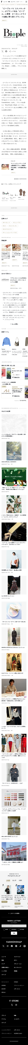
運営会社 (4, 992)
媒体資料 (4, 988)
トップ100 (4, 971)
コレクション (17, 956)
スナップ (4, 974)
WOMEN (14, 929)
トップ (2, 4)
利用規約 (16, 982)
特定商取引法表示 (18, 1033)
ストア (17, 1)
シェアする (13, 51)
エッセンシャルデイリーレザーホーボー (17, 352)
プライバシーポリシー (19, 985)
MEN (6, 929)
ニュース (5, 1)
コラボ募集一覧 (6, 384)
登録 (14, 933)
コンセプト (16, 1019)
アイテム (4, 1019)
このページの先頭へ (15, 913)
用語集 (15, 971)
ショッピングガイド (6, 1030)
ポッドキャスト (18, 967)
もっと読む (15, 324)
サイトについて (5, 982)
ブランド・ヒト (23, 1)
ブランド (4, 1015)
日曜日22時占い (5, 967)
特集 (9, 1)
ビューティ (13, 1)
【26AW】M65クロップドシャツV (6, 352)
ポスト (15, 960)
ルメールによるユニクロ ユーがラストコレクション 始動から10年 (7, 897)
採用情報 (4, 985)
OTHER (22, 929)
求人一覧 (12, 365)
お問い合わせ (17, 988)
